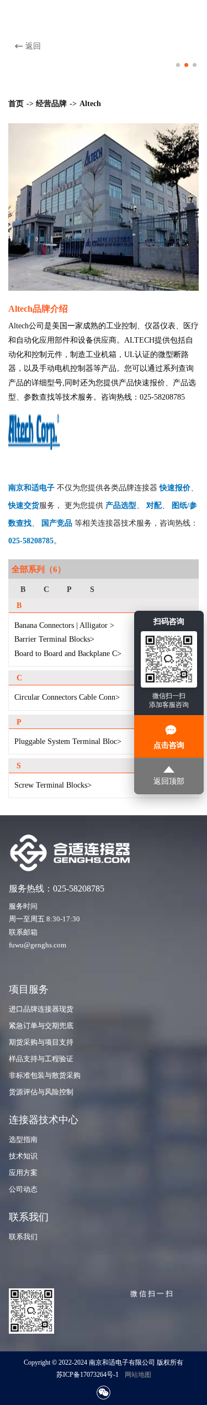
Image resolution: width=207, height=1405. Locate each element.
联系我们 (23, 1237)
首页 (16, 103)
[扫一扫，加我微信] (103, 1392)
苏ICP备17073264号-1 (87, 1374)
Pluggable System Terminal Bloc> (67, 741)
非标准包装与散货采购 (45, 1075)
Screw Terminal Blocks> (53, 784)
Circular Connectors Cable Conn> (67, 697)
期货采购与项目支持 (41, 1042)
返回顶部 (168, 781)
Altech (90, 103)
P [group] (69, 589)
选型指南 (23, 1140)
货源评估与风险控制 (41, 1092)
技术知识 (23, 1156)
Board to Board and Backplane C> (67, 653)
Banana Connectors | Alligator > (64, 625)
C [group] (46, 589)
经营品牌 (51, 103)
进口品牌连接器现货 (41, 1009)
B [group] (22, 589)
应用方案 (23, 1173)
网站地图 (138, 1374)
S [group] (92, 589)
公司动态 (23, 1189)
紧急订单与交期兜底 (41, 1026)
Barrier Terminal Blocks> (54, 639)
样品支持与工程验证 (41, 1059)
